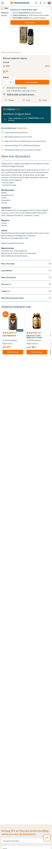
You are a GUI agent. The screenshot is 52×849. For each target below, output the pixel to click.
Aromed (4, 15)
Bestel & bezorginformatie (12, 298)
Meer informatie (8, 263)
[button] (13, 333)
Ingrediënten (6, 270)
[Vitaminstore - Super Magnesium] (13, 321)
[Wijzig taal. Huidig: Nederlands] (49, 3)
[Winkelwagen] (44, 2)
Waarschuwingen (8, 277)
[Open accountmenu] (40, 3)
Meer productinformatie (10, 52)
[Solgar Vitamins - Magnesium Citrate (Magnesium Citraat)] (36, 321)
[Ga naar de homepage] (20, 3)
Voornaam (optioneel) (11, 841)
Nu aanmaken (30, 22)
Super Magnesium (9, 336)
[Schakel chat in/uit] (46, 838)
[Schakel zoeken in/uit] (36, 3)
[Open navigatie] (2, 3)
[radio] (4, 66)
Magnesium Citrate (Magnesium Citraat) (34, 336)
